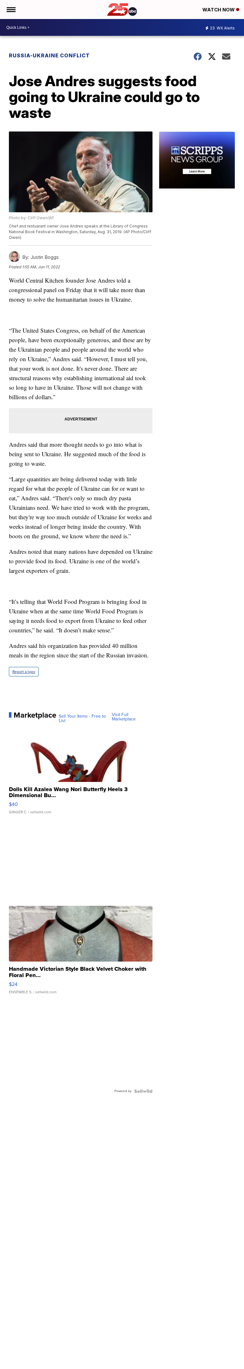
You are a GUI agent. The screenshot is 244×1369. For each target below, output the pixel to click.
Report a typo (23, 672)
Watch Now (219, 10)
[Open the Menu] (11, 9)
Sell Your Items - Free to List (82, 718)
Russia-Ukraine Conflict (49, 55)
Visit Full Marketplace (124, 717)
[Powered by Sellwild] (143, 1091)
